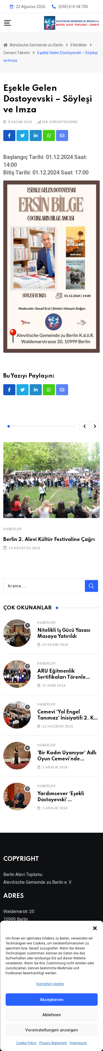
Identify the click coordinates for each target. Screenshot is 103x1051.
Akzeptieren (51, 999)
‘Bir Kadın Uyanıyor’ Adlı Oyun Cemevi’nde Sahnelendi (66, 759)
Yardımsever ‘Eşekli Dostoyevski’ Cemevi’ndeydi (60, 800)
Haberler (12, 529)
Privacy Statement (53, 1043)
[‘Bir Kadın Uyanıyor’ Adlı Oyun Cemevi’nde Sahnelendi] (17, 755)
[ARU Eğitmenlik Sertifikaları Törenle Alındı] (17, 674)
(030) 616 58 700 (73, 6)
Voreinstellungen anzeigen (51, 1030)
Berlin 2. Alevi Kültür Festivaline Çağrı (49, 539)
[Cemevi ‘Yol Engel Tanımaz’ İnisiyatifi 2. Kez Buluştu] (17, 715)
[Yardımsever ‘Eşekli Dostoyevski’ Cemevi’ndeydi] (17, 796)
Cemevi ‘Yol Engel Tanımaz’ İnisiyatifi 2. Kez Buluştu (68, 718)
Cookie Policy (26, 1043)
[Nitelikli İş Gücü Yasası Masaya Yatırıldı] (17, 633)
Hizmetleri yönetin (50, 984)
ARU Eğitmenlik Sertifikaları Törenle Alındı (61, 677)
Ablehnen (51, 1014)
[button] (95, 927)
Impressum (78, 1043)
